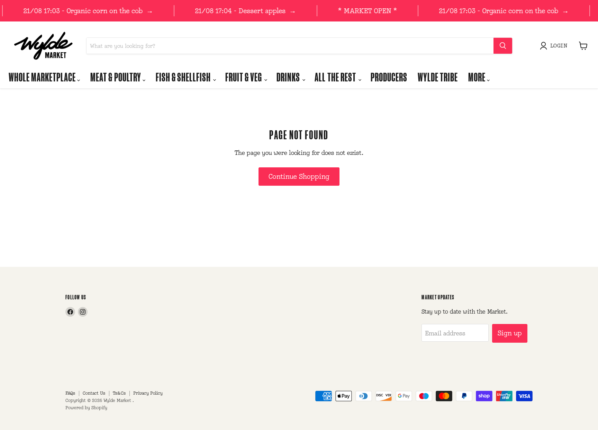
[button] (555, 46)
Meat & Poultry (116, 76)
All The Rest (336, 76)
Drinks (289, 76)
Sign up (510, 332)
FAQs (70, 393)
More (477, 76)
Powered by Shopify (86, 408)
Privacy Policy (148, 393)
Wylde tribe (438, 76)
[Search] (502, 46)
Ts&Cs (119, 393)
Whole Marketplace (43, 76)
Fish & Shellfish (184, 76)
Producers (389, 76)
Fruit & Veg (244, 76)
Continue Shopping (299, 176)
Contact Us (94, 393)
